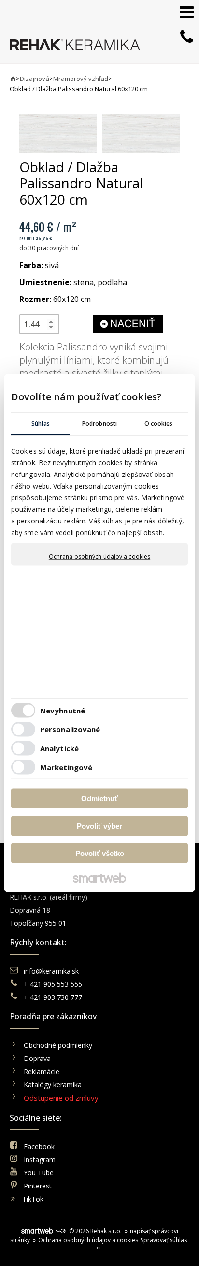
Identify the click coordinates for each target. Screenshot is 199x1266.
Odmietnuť (99, 798)
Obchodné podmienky (58, 1045)
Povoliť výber (99, 826)
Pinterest (38, 1185)
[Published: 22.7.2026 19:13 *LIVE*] (60, 1231)
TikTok (32, 1198)
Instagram (40, 1159)
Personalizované (70, 729)
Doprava (37, 1058)
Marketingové (66, 767)
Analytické (59, 748)
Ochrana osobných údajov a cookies (99, 557)
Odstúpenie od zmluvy (61, 1098)
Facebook (39, 1146)
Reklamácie (42, 1071)
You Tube (39, 1172)
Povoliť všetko (99, 853)
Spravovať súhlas (164, 1240)
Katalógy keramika (53, 1084)
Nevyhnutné (62, 710)
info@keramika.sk (51, 971)
